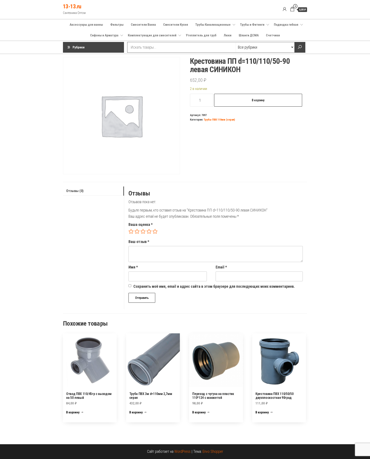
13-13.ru (72, 6)
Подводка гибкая (286, 25)
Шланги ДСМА (249, 35)
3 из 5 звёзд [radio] (143, 231)
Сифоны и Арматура (104, 35)
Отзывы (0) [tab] (75, 191)
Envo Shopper (213, 451)
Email (221, 267)
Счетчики (273, 35)
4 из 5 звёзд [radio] (149, 231)
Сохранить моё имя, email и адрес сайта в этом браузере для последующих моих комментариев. (214, 286)
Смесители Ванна (143, 25)
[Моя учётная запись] (284, 9)
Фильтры (117, 25)
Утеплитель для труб (201, 35)
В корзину (258, 100)
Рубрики (79, 47)
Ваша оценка (140, 224)
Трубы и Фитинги (252, 25)
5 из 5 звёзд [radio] (155, 231)
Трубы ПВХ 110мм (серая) (219, 119)
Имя (133, 267)
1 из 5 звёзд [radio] (131, 231)
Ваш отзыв (138, 241)
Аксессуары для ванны (86, 25)
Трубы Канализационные (213, 25)
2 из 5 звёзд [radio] (137, 231)
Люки (227, 35)
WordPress (182, 451)
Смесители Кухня (175, 25)
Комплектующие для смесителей (152, 35)
